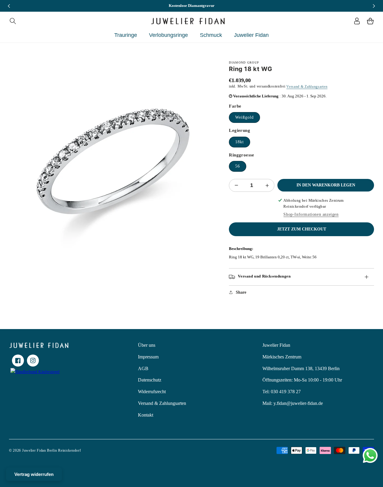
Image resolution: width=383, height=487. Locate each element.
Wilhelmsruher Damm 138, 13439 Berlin (301, 368)
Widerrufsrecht (152, 391)
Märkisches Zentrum (281, 356)
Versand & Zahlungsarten (306, 87)
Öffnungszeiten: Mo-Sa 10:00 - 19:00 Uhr (302, 379)
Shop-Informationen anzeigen (310, 214)
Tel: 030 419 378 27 (281, 391)
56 (237, 166)
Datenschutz (149, 379)
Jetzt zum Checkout (301, 229)
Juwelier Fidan (276, 345)
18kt (239, 142)
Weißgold (244, 117)
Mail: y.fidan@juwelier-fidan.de (292, 403)
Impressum (148, 356)
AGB (143, 368)
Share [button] (241, 292)
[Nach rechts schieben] (374, 6)
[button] (12, 21)
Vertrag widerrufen (34, 474)
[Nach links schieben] (9, 6)
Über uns (146, 345)
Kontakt (145, 414)
